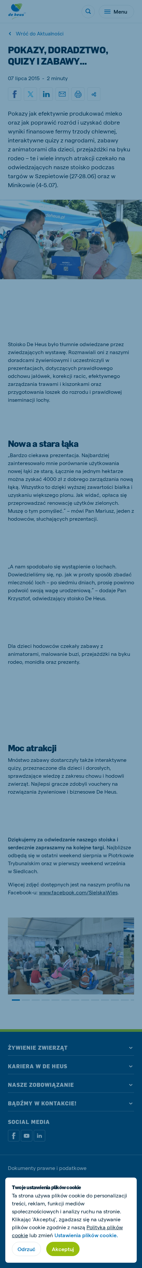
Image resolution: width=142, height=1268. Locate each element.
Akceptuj (63, 1249)
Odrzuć (26, 1249)
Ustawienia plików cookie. (86, 1235)
